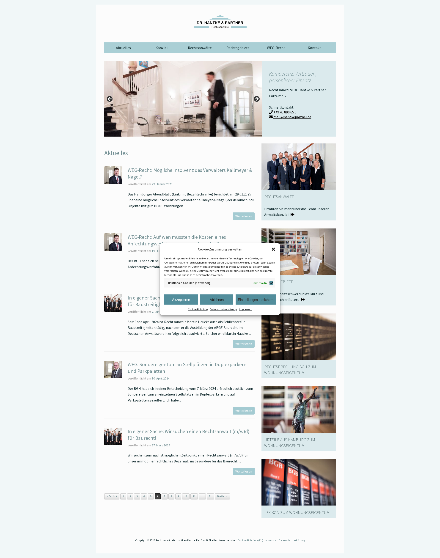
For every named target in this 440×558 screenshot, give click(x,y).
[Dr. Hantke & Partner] (220, 21)
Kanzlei (162, 47)
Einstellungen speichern (255, 299)
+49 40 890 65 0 (285, 112)
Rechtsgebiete (238, 47)
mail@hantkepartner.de (292, 117)
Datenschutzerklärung (223, 309)
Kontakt (314, 47)
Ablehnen (217, 299)
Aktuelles (123, 47)
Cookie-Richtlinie (198, 309)
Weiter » (222, 496)
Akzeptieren (181, 299)
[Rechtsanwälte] (298, 166)
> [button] (256, 99)
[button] (273, 249)
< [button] (110, 99)
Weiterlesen (243, 216)
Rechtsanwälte (200, 47)
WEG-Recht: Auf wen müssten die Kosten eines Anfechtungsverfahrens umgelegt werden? (177, 240)
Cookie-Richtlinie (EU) (250, 540)
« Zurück (112, 496)
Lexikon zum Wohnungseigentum (297, 512)
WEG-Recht (276, 47)
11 (194, 496)
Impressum (245, 309)
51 (210, 496)
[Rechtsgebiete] (298, 251)
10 (185, 496)
